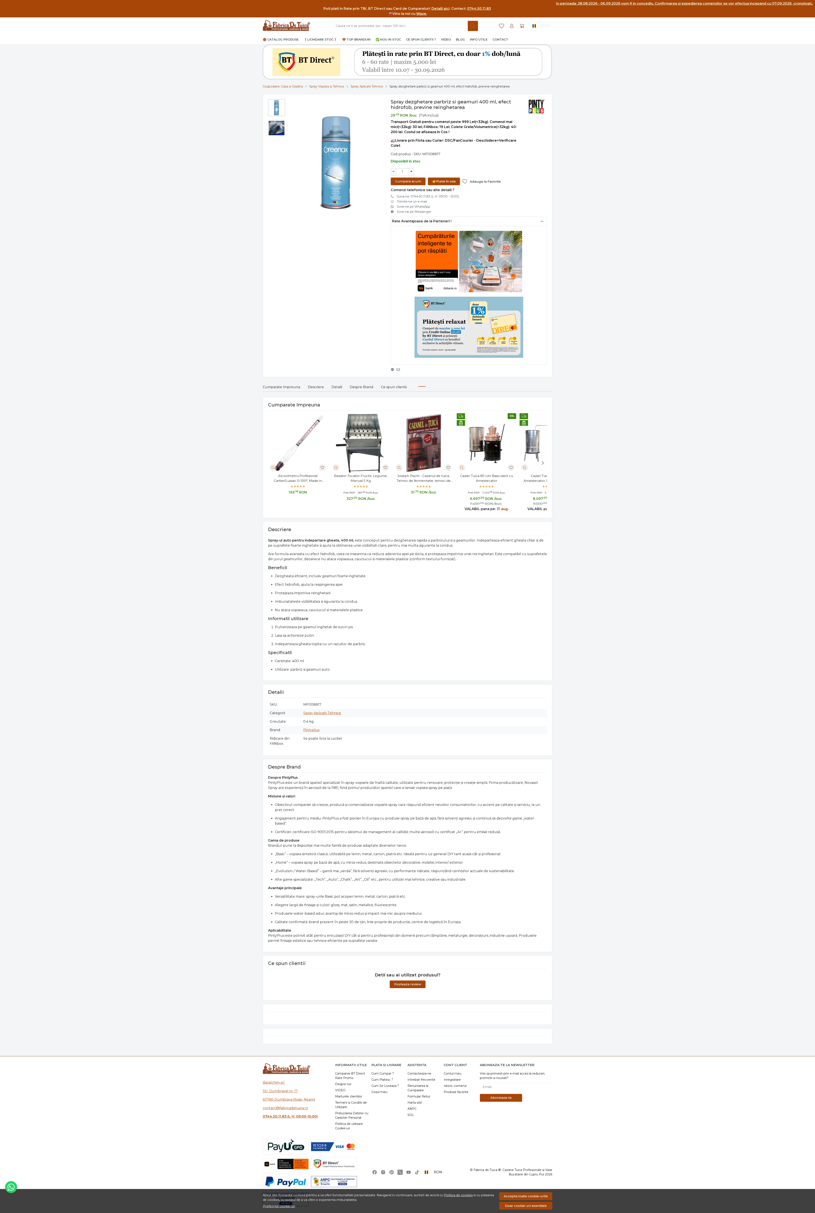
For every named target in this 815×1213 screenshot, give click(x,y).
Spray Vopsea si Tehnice (326, 86)
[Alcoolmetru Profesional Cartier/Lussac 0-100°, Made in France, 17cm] (297, 443)
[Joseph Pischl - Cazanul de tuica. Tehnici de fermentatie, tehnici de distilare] (423, 443)
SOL (411, 1115)
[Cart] (522, 26)
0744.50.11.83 (479, 9)
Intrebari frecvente (421, 1080)
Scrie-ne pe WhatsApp (413, 207)
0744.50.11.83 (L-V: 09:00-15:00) (290, 1116)
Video (446, 39)
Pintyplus (311, 730)
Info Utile (479, 39)
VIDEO (340, 1090)
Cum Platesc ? (382, 1080)
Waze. (421, 14)
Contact (500, 39)
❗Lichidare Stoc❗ (320, 39)
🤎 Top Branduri (356, 39)
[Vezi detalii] (273, 467)
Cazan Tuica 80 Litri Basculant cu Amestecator (486, 478)
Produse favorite (456, 1092)
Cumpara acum (408, 181)
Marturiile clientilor (348, 1096)
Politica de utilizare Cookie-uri (349, 1126)
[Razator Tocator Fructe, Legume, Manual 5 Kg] (360, 443)
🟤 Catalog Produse (281, 39)
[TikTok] (417, 1172)
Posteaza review (407, 984)
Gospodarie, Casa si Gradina (283, 86)
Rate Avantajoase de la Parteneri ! (421, 221)
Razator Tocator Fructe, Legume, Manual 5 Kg (360, 478)
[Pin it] (393, 369)
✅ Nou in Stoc (388, 39)
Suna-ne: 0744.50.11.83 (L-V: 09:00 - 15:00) (428, 196)
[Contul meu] (511, 26)
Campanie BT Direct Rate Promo (350, 1076)
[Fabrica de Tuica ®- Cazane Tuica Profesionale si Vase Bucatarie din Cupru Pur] (286, 25)
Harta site (415, 1102)
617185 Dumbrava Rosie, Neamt (289, 1099)
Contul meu (452, 1073)
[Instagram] (383, 1172)
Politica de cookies (458, 1195)
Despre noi (343, 1084)
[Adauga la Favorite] (322, 467)
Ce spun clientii (394, 387)
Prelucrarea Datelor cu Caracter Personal (351, 1115)
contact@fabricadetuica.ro (285, 1108)
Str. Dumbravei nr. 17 (280, 1091)
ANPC (412, 1109)
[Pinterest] (391, 1172)
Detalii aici (440, 9)
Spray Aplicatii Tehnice (367, 86)
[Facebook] (374, 1172)
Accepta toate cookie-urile (526, 1196)
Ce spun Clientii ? (421, 39)
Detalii (337, 387)
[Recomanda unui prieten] (399, 369)
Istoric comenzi (455, 1086)
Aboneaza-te (501, 1098)
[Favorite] (501, 26)
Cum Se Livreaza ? (385, 1086)
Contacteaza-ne (419, 1073)
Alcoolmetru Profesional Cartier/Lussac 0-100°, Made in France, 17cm (298, 478)
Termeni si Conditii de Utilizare (351, 1105)
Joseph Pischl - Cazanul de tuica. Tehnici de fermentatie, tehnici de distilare (424, 478)
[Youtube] (408, 1172)
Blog (460, 39)
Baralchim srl (274, 1082)
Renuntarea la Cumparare (418, 1088)
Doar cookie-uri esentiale (526, 1206)
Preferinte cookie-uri (279, 1206)
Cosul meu (379, 1092)
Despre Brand (361, 387)
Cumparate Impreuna (281, 387)
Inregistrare (452, 1080)
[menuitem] (276, 107)
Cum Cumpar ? (382, 1073)
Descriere (316, 387)
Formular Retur (419, 1096)
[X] (400, 1172)
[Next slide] (542, 463)
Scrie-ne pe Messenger (414, 212)
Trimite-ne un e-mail (412, 201)
